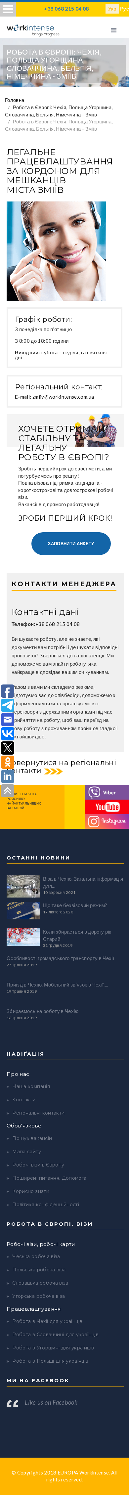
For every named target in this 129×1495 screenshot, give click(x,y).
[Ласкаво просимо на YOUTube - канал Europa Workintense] (107, 806)
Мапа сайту (26, 1152)
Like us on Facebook (51, 1402)
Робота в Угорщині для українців (53, 1348)
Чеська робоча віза (36, 1256)
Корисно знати (30, 1191)
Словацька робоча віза (40, 1283)
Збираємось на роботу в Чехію (43, 1011)
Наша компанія (31, 1086)
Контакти (23, 1100)
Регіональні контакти (38, 1113)
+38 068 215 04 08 (66, 8)
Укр (112, 9)
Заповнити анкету (71, 543)
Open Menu (8, 9)
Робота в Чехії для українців (47, 1321)
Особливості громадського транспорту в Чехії (60, 958)
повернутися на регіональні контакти (61, 766)
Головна (14, 100)
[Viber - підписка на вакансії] (107, 792)
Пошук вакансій (32, 1138)
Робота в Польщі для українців (50, 1361)
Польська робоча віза (38, 1270)
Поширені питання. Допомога (49, 1178)
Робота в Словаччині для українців (55, 1335)
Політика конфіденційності (45, 1205)
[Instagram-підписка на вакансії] (107, 821)
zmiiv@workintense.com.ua (63, 397)
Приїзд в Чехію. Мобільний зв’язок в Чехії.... (57, 985)
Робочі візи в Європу (38, 1165)
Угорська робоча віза (38, 1296)
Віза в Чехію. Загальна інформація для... (83, 882)
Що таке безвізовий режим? (75, 905)
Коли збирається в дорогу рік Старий (77, 935)
